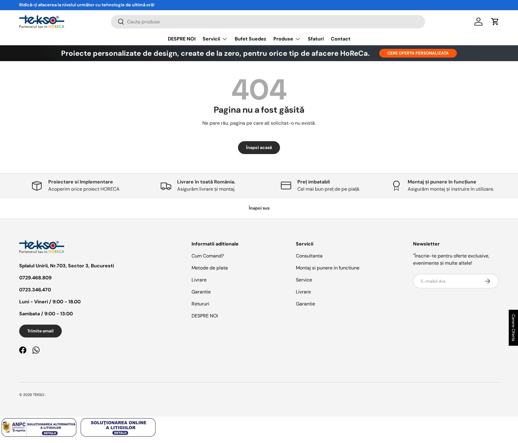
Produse (283, 39)
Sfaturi (316, 39)
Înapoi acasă (259, 147)
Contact (340, 39)
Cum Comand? (208, 256)
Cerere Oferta (513, 327)
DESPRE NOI (181, 39)
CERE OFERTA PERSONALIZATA (418, 53)
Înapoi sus (259, 208)
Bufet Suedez (250, 39)
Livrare (199, 280)
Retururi (200, 304)
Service (304, 280)
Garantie (201, 292)
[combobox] (268, 21)
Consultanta (309, 256)
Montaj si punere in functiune (327, 268)
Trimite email (40, 331)
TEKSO (38, 394)
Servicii (211, 39)
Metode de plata (210, 268)
